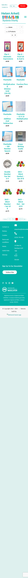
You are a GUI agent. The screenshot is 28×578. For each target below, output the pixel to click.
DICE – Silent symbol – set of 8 (20, 175)
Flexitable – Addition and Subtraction (8, 118)
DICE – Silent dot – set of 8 (20, 202)
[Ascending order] (21, 27)
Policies (4, 231)
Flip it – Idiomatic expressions (8, 56)
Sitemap (4, 255)
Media (4, 246)
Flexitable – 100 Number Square (7, 147)
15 (22, 219)
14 (19, 219)
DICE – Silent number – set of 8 (7, 204)
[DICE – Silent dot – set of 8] (21, 188)
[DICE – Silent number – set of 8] (7, 188)
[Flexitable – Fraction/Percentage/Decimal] (21, 68)
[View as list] (15, 35)
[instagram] (9, 283)
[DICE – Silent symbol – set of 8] (21, 160)
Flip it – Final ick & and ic (20, 56)
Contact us (5, 7)
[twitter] (6, 283)
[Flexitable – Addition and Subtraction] (7, 102)
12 (13, 219)
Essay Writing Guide (21, 146)
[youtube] (12, 283)
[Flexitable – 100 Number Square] (7, 132)
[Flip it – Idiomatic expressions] (7, 43)
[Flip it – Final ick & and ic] (21, 43)
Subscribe (4, 5)
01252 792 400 (18, 237)
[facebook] (3, 283)
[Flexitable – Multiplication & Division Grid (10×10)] (7, 68)
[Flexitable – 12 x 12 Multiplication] (21, 102)
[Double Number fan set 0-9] (7, 160)
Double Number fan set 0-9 (7, 175)
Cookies (4, 235)
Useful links (5, 250)
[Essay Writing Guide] (21, 132)
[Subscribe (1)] (14, 271)
